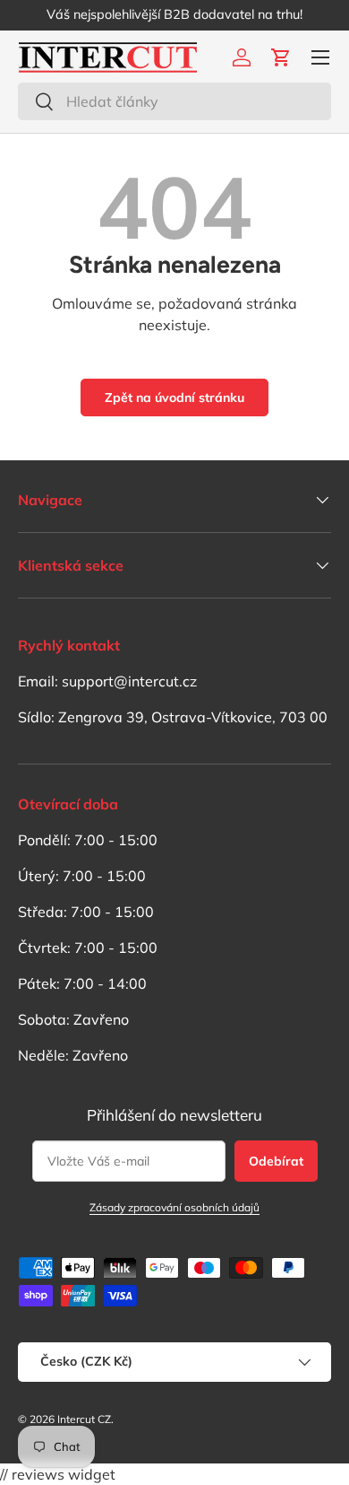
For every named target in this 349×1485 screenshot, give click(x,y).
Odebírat (276, 1161)
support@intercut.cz (129, 681)
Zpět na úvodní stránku (174, 397)
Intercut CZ (84, 1419)
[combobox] (174, 101)
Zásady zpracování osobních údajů (174, 1207)
